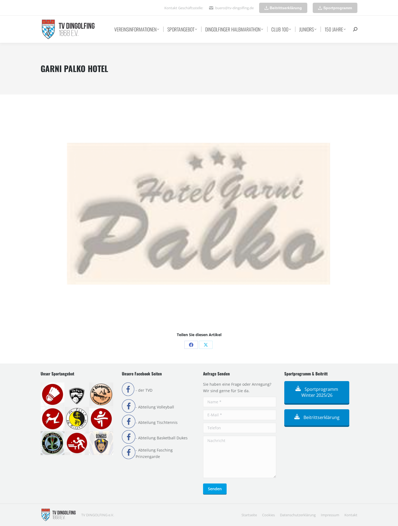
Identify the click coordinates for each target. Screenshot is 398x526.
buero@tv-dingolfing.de (234, 7)
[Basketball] (77, 394)
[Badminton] (53, 394)
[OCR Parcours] (53, 443)
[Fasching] (101, 394)
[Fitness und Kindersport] (53, 419)
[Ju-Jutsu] (77, 419)
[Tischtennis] (77, 443)
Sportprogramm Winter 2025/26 (319, 392)
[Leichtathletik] (101, 419)
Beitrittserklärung (321, 417)
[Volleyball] (101, 443)
